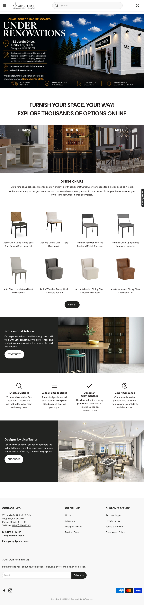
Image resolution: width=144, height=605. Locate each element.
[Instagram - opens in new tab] (10, 590)
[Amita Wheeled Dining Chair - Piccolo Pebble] (54, 269)
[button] (87, 5)
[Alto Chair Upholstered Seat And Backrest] (18, 269)
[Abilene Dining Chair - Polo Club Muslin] (54, 222)
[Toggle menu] (4, 5)
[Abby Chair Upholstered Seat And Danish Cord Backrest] (18, 222)
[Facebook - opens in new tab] (4, 590)
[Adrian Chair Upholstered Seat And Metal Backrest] (90, 222)
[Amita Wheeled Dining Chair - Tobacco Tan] (125, 269)
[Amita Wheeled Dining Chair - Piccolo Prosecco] (90, 269)
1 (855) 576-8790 (21, 525)
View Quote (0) (142, 198)
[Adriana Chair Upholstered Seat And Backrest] (125, 222)
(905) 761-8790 (18, 522)
